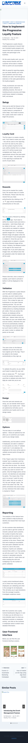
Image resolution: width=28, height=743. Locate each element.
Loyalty (5, 23)
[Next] (23, 706)
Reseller (18, 23)
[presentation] (14, 699)
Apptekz (14, 738)
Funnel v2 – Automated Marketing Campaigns (5, 672)
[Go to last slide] (4, 706)
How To (12, 22)
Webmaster (7, 38)
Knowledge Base (20, 22)
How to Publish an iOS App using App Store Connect (20, 672)
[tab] (10, 723)
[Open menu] (24, 3)
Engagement (6, 22)
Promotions (12, 23)
